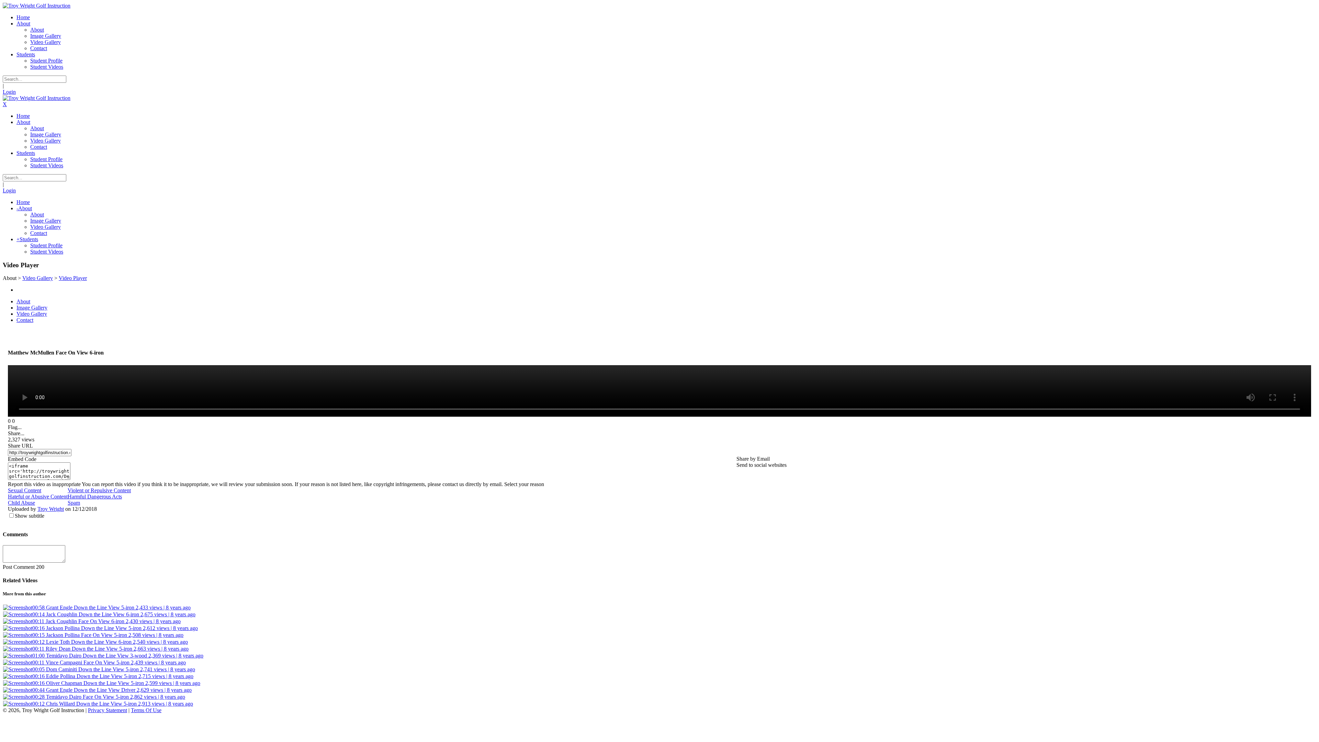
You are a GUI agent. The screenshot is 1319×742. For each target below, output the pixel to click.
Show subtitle (29, 516)
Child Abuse (21, 503)
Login (9, 92)
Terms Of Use (146, 710)
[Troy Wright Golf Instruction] (36, 6)
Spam (74, 503)
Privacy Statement (107, 710)
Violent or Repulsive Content (99, 490)
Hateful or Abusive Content (38, 496)
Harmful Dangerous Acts (95, 496)
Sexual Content (24, 490)
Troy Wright (50, 509)
